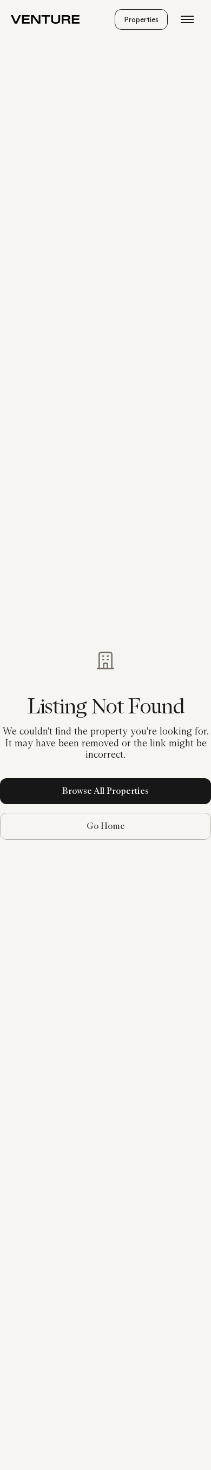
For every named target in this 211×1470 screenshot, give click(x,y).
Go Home (106, 826)
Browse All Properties (105, 791)
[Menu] (187, 19)
